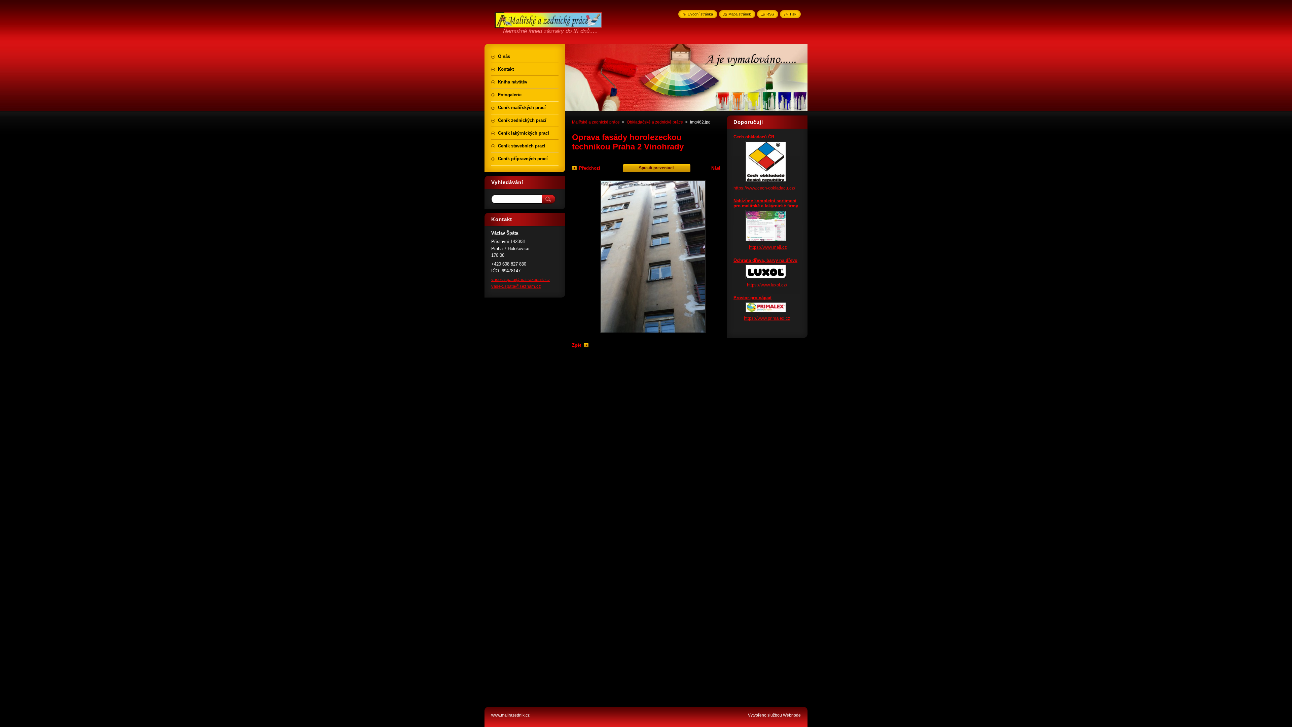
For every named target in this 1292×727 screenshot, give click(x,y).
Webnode (792, 715)
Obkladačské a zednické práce (655, 122)
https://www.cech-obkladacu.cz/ (764, 188)
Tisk (792, 14)
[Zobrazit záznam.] (765, 180)
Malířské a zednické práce (596, 122)
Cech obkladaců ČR (753, 136)
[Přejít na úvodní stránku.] (548, 24)
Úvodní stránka (700, 14)
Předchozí (589, 168)
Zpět (576, 345)
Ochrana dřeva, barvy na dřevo (765, 260)
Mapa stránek (739, 14)
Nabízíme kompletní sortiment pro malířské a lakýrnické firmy (765, 203)
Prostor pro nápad (752, 297)
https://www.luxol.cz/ (767, 284)
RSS (770, 14)
